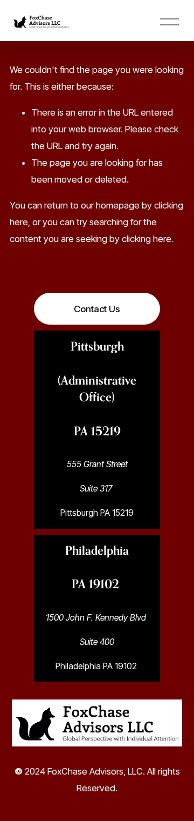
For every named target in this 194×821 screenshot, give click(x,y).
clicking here (146, 238)
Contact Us (97, 309)
